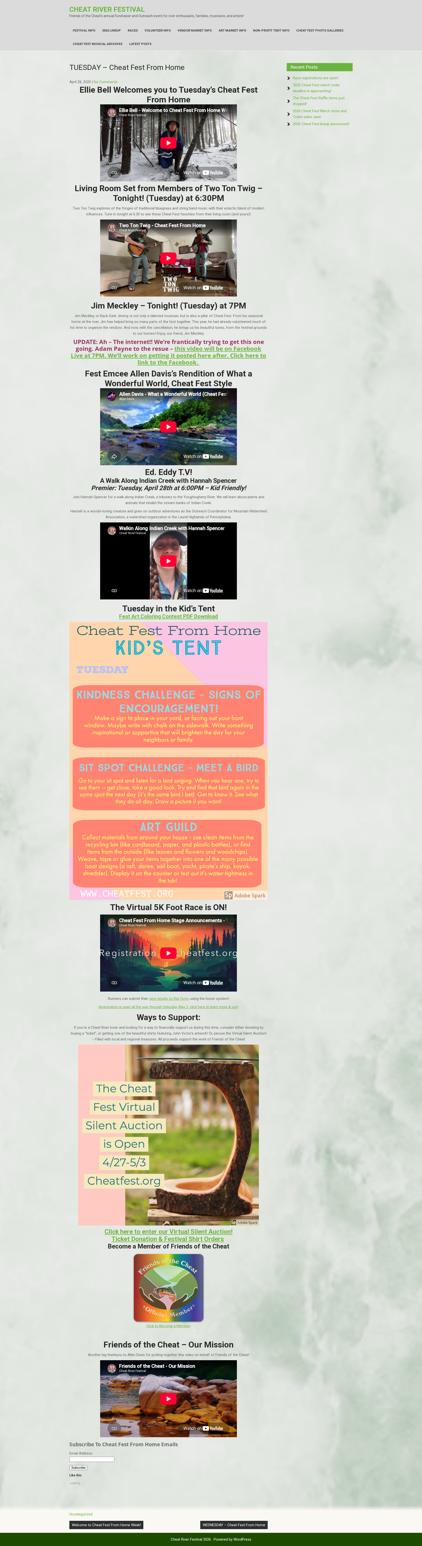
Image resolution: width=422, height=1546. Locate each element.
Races (133, 30)
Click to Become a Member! (168, 1326)
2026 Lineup (111, 30)
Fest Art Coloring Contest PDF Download (168, 616)
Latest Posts (140, 44)
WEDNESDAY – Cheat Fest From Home (234, 1525)
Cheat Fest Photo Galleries (319, 30)
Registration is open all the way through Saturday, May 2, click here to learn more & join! (169, 1007)
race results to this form (168, 998)
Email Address (80, 1453)
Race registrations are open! (315, 78)
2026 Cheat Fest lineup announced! (321, 124)
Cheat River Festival (107, 9)
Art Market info (232, 30)
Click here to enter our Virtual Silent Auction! (168, 1231)
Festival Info (84, 30)
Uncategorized (81, 1514)
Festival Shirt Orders (194, 1239)
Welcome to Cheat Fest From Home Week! (106, 1525)
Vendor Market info (195, 30)
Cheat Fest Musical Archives (97, 44)
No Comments (105, 82)
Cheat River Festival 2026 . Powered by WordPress (211, 1539)
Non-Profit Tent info (271, 30)
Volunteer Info (158, 30)
